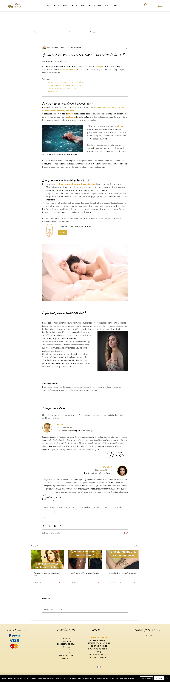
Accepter (159, 678)
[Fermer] (167, 678)
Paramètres (146, 678)
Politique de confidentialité (124, 678)
